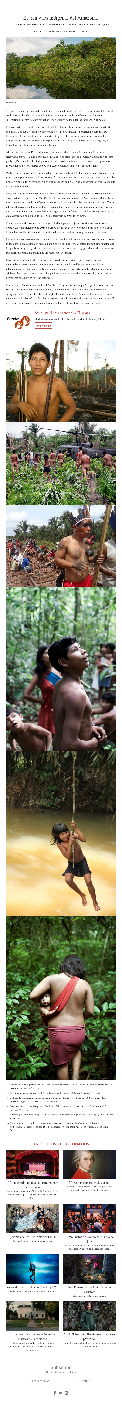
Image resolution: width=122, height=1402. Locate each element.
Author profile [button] (43, 325)
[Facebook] (54, 1392)
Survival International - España (69, 31)
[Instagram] (67, 1392)
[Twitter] (60, 1392)
